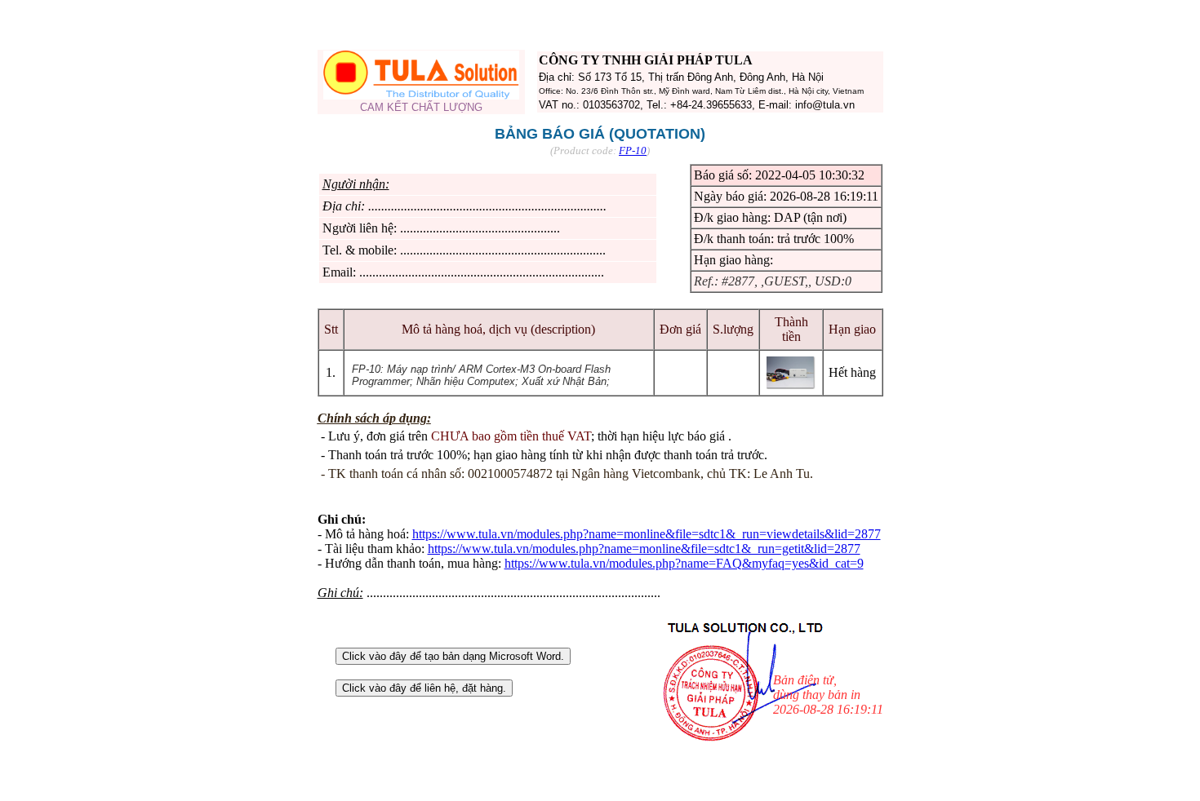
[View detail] (791, 385)
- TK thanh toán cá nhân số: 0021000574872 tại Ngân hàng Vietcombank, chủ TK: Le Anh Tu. (567, 473)
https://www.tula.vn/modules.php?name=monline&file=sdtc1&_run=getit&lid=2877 (644, 548)
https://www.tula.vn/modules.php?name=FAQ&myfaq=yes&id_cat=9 (684, 563)
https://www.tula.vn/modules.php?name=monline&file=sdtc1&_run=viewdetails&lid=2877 (646, 534)
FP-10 (633, 150)
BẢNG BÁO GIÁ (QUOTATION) (600, 134)
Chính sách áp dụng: (374, 418)
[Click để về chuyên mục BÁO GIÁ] (421, 95)
